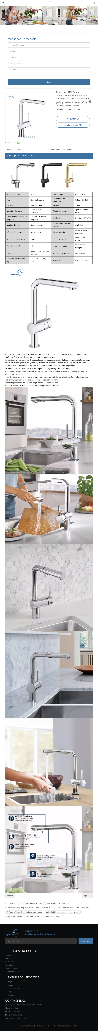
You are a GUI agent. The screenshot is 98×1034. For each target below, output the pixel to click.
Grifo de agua (12, 903)
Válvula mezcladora (14, 916)
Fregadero (9, 965)
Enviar (49, 82)
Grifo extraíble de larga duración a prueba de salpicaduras (29, 908)
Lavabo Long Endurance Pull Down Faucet (72, 908)
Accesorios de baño (13, 972)
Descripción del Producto (21, 155)
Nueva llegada (10, 958)
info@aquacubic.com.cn (17, 1018)
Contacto (11, 995)
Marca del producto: (54, 149)
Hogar (10, 981)
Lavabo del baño (11, 968)
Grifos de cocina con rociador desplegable (42, 916)
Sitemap (74, 1026)
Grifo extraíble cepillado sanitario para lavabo (24, 912)
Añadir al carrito (71, 125)
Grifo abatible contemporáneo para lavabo (62, 912)
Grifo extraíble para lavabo (57, 903)
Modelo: (10, 149)
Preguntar (71, 118)
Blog (9, 991)
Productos (9, 955)
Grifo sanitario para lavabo (32, 903)
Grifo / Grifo (10, 962)
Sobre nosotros (14, 988)
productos (11, 985)
